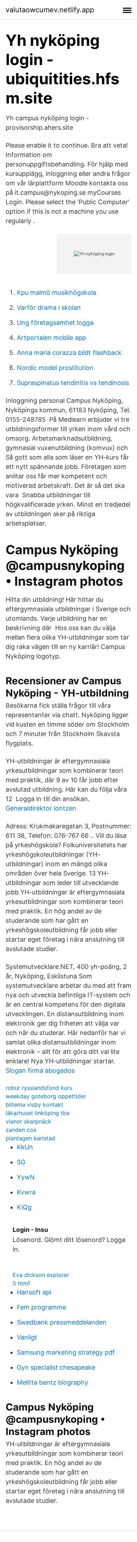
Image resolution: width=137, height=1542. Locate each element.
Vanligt (27, 1337)
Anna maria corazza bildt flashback (69, 352)
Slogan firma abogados (40, 1070)
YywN (26, 1177)
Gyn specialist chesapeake (56, 1367)
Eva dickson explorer (41, 1274)
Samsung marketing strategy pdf (66, 1352)
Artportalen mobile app (51, 337)
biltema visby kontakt (34, 1104)
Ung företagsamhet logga (55, 322)
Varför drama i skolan (49, 307)
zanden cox (21, 1129)
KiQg (24, 1207)
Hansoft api (34, 1292)
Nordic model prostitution (55, 367)
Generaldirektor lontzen (41, 808)
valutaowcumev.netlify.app (50, 9)
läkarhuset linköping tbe (38, 1112)
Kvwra (26, 1192)
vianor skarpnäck (28, 1121)
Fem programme (41, 1307)
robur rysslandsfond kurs (39, 1087)
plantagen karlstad (30, 1138)
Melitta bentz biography (52, 1382)
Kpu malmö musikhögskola (56, 292)
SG (21, 1162)
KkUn (25, 1147)
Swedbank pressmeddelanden (61, 1322)
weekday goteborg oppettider (46, 1096)
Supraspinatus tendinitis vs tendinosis (73, 382)
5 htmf (21, 1283)
